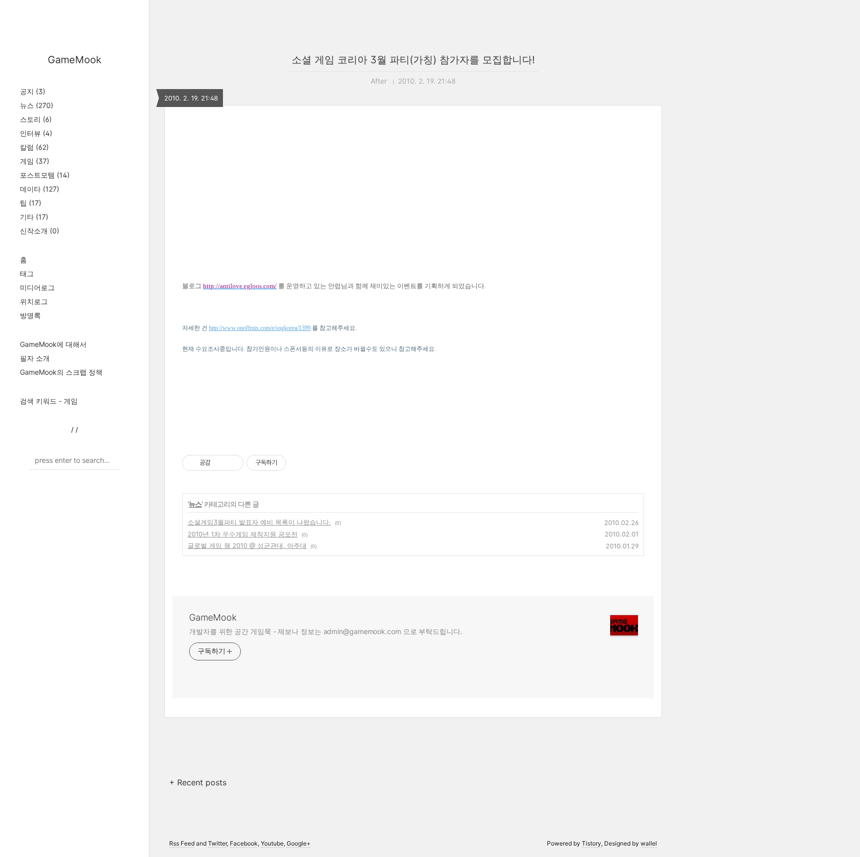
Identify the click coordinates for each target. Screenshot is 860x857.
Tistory (591, 843)
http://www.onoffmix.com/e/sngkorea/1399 (260, 327)
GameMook (75, 60)
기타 (34, 217)
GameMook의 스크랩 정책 (61, 372)
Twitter (217, 843)
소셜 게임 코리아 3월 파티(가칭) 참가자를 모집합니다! (413, 60)
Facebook (244, 843)
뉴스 (36, 105)
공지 (32, 91)
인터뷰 (36, 133)
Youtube (272, 843)
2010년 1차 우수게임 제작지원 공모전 (243, 534)
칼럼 (34, 147)
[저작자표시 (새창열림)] (290, 463)
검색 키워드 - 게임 (49, 401)
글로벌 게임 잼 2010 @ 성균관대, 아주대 (247, 545)
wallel (649, 843)
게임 (34, 161)
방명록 (30, 315)
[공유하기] (220, 462)
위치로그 (34, 301)
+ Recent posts (197, 782)
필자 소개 (35, 358)
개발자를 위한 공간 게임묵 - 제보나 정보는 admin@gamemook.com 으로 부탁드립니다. (325, 631)
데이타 (39, 189)
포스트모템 (45, 175)
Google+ (299, 843)
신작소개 (39, 230)
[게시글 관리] (232, 462)
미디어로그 (37, 287)
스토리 (36, 119)
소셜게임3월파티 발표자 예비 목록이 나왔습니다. (259, 522)
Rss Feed (182, 843)
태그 (27, 273)
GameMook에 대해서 (53, 344)
